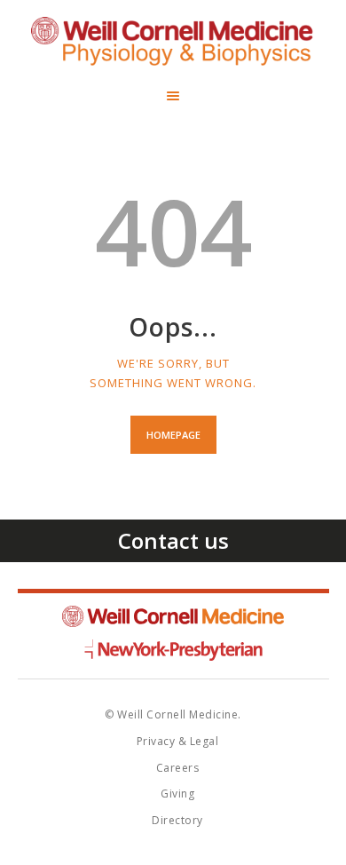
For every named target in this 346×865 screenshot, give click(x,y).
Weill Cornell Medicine (173, 616)
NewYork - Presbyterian (173, 650)
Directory (177, 820)
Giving (177, 793)
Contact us (173, 540)
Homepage (173, 434)
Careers (178, 767)
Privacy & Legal (178, 741)
